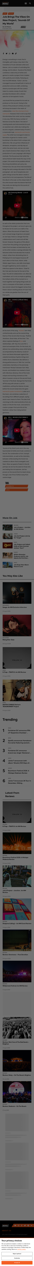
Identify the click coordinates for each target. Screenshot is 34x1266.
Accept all (17, 1262)
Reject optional (17, 1253)
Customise (17, 1258)
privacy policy (21, 1249)
